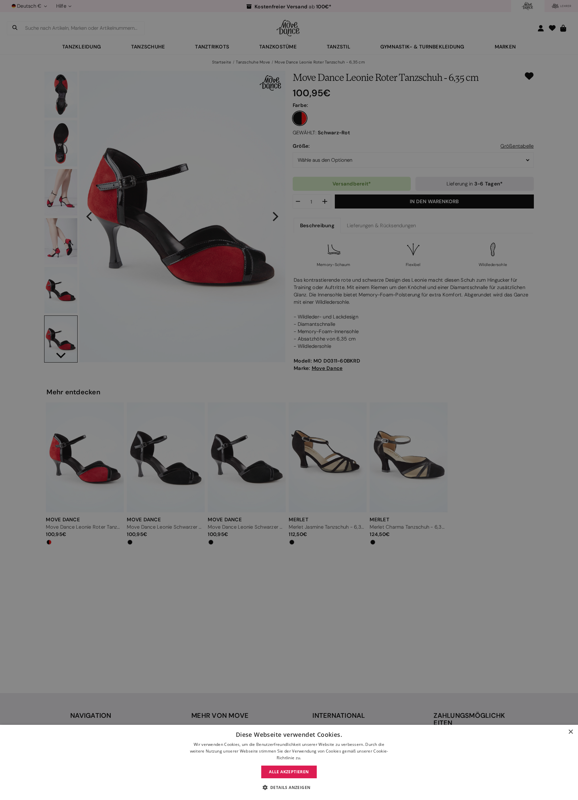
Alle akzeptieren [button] (289, 772)
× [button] (570, 732)
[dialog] (289, 762)
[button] (289, 787)
